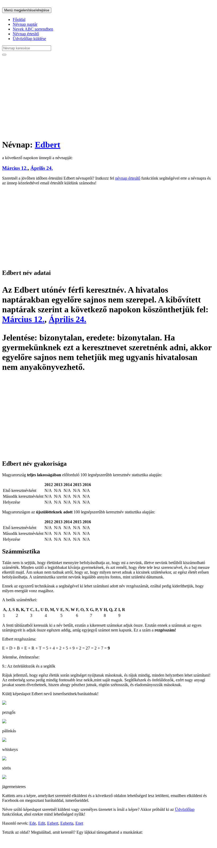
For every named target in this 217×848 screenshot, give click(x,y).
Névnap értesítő (26, 34)
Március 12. (15, 168)
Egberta (66, 823)
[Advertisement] (108, 97)
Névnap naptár (25, 24)
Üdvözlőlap (185, 809)
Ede (32, 823)
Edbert (47, 144)
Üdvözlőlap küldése (29, 38)
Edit (41, 823)
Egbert (52, 823)
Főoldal (19, 19)
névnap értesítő (127, 178)
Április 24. (41, 168)
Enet (79, 823)
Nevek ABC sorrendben (33, 29)
